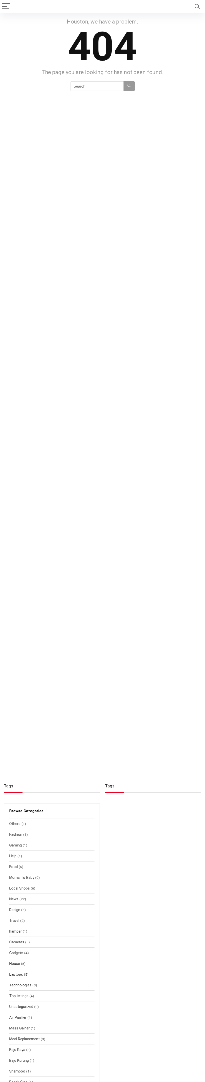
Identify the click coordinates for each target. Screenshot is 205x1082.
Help (12, 856)
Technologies (20, 985)
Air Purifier (17, 1017)
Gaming (15, 845)
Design (14, 910)
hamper (15, 931)
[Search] (197, 6)
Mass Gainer (19, 1028)
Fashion (15, 834)
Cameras (16, 942)
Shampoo (17, 1071)
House (14, 963)
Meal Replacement (24, 1039)
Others (14, 823)
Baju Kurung (19, 1060)
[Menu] (6, 6)
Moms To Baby (21, 877)
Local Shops (19, 888)
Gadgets (16, 953)
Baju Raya (17, 1049)
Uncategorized (21, 1006)
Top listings (18, 996)
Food (13, 866)
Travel (14, 920)
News (13, 899)
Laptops (16, 974)
